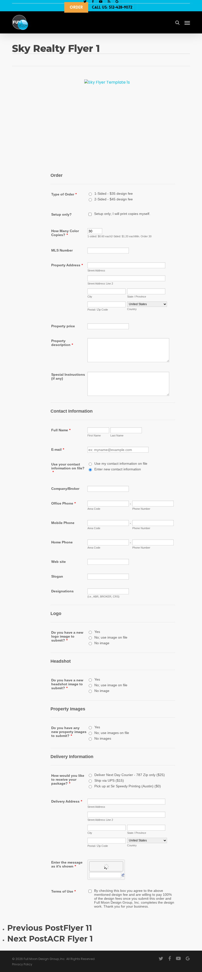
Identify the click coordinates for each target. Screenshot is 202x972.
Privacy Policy (22, 964)
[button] (187, 22)
